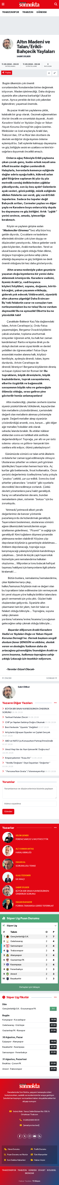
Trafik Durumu (40, 1149)
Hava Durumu (14, 1149)
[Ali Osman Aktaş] (7, 851)
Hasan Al (21, 862)
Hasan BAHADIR (24, 902)
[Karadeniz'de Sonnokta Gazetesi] (29, 4)
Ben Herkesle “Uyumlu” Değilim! (21, 727)
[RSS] (39, 1136)
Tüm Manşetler (40, 1155)
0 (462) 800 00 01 (31, 1120)
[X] (24, 1136)
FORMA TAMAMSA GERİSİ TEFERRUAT (35, 906)
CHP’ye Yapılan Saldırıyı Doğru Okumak (25, 722)
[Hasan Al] (7, 864)
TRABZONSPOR (10, 12)
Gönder (8, 811)
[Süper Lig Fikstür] (55, 997)
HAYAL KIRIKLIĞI (23, 852)
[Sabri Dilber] (7, 44)
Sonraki (50, 678)
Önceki (7, 678)
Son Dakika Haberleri (16, 1160)
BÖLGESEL (51, 1170)
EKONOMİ (29, 1173)
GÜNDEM (41, 12)
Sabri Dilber (24, 56)
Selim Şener (22, 836)
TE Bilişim (36, 1181)
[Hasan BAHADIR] (7, 904)
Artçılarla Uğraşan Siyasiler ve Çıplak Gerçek (27, 732)
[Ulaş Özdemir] (7, 877)
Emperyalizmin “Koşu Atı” (18, 758)
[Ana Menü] (3, 4)
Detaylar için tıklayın (29, 987)
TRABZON (27, 12)
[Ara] (55, 4)
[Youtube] (34, 1136)
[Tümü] (55, 828)
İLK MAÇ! (20, 879)
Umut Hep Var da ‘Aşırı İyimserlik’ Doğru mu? (27, 749)
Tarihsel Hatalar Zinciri (16, 717)
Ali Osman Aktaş (25, 849)
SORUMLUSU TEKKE (26, 866)
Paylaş (8, 73)
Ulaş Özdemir (23, 876)
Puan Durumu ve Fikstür (17, 1155)
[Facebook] (19, 1136)
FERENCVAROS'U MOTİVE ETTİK (32, 839)
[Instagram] (29, 1136)
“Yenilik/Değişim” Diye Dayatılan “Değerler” (27, 763)
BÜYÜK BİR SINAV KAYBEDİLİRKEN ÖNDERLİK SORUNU (32, 892)
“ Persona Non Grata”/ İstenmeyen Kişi (25, 771)
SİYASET (41, 1170)
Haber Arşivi (39, 1160)
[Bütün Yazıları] (55, 703)
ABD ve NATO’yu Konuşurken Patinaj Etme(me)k (29, 741)
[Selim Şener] (7, 837)
